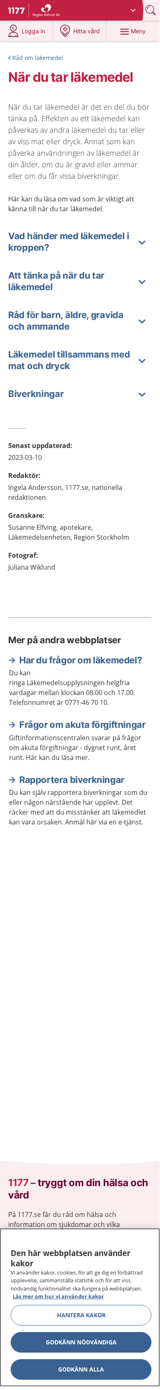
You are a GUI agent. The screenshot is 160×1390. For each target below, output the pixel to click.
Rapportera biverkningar (71, 779)
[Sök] (151, 10)
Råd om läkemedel (37, 58)
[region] (80, 1307)
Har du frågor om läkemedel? (80, 660)
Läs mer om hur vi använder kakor (58, 1296)
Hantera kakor (81, 1315)
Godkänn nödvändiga (81, 1342)
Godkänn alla (81, 1369)
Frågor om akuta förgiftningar (82, 724)
